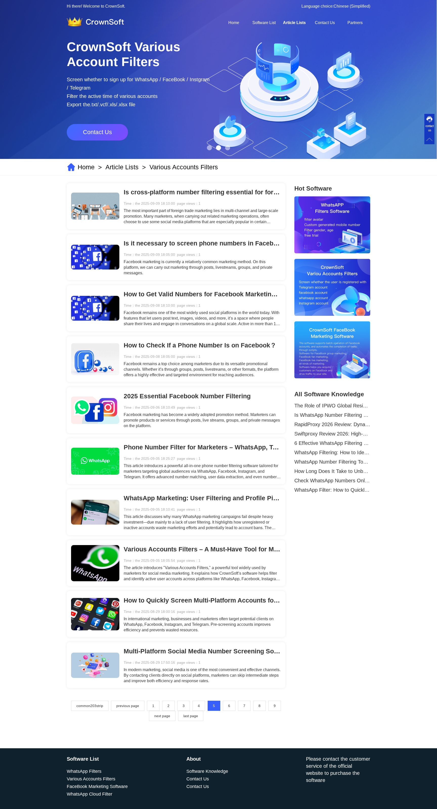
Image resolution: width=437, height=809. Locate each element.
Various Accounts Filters (183, 167)
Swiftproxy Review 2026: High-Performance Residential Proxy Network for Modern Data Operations (332, 434)
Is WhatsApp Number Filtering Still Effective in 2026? (332, 415)
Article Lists (294, 22)
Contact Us (325, 22)
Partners (355, 22)
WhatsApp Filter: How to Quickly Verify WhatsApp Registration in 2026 (332, 490)
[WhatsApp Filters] (332, 224)
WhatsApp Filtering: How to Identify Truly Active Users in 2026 (332, 452)
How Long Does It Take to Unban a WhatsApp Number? (332, 471)
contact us (429, 128)
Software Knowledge (207, 771)
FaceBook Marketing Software (97, 786)
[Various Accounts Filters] (332, 287)
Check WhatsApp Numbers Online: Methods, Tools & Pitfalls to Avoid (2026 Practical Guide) (332, 480)
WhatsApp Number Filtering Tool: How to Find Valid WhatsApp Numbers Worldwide (332, 462)
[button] (209, 147)
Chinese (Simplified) (352, 6)
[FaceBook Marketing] (332, 349)
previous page (127, 706)
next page (162, 716)
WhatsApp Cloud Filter (89, 794)
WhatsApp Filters (84, 771)
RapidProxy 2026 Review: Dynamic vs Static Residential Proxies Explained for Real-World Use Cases (332, 424)
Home (233, 22)
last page (190, 716)
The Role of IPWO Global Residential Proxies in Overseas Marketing (332, 405)
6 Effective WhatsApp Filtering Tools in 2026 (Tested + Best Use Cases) (332, 443)
